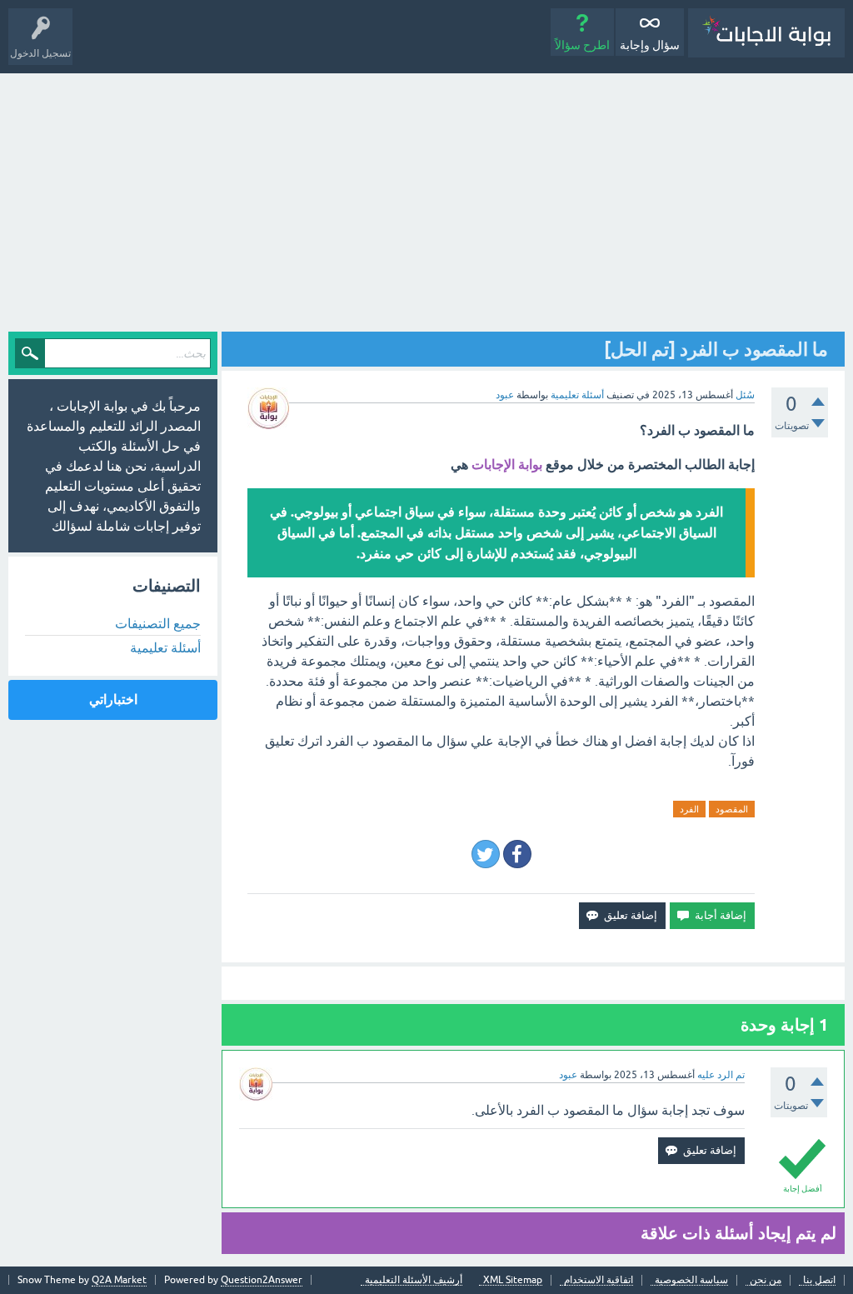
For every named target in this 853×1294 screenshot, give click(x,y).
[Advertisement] (426, 198)
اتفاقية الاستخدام (598, 1280)
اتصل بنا (819, 1280)
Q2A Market (119, 1280)
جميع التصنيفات (158, 623)
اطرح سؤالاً (582, 45)
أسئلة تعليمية (577, 395)
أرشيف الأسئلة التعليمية (413, 1280)
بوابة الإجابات (506, 464)
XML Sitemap (512, 1280)
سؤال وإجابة (650, 45)
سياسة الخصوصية (691, 1280)
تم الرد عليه (721, 1075)
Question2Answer (261, 1280)
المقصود (732, 809)
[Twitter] (485, 854)
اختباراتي (113, 699)
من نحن (765, 1280)
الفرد (689, 809)
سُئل (745, 395)
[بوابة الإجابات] (766, 32)
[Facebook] (517, 854)
